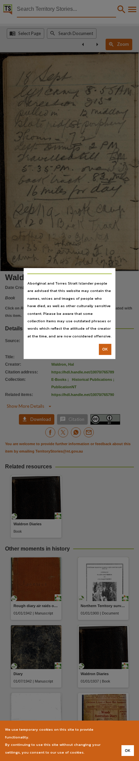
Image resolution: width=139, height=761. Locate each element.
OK (105, 349)
